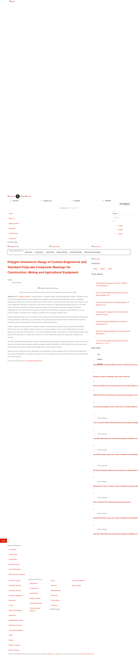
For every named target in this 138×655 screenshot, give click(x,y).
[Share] (114, 221)
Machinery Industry (15, 625)
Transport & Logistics (16, 630)
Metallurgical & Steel (16, 620)
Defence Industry (14, 645)
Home (11, 213)
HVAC (11, 635)
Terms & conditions (78, 580)
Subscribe (12, 228)
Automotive (28, 252)
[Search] (114, 211)
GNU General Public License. (86, 653)
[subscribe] (96, 259)
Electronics (12, 600)
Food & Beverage (76, 252)
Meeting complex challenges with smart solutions (111, 376)
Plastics (11, 640)
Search (115, 213)
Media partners (14, 223)
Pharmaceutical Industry (92, 252)
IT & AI (11, 605)
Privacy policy (76, 585)
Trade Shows (13, 233)
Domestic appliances (16, 595)
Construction (39, 252)
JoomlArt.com (50, 653)
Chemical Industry (15, 585)
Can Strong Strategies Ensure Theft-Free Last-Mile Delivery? (115, 407)
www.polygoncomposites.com (33, 361)
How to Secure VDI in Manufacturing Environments (112, 502)
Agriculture (12, 615)
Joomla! (57, 653)
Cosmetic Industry (15, 590)
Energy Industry (62, 252)
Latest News (50, 252)
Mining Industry (14, 650)
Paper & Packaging (15, 610)
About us (12, 218)
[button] (11, 196)
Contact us (12, 238)
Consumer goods (14, 580)
